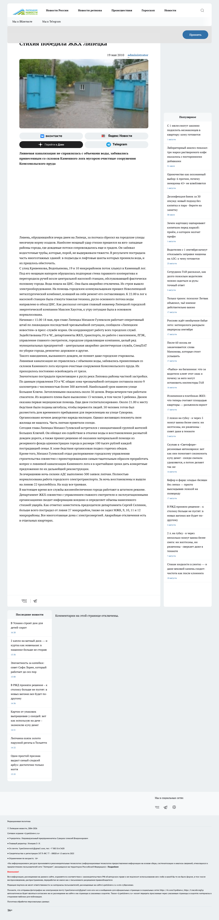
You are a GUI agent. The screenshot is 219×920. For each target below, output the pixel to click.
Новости (170, 10)
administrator (138, 55)
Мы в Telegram (51, 21)
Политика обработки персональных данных (28, 901)
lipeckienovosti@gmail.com (32, 848)
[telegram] (36, 601)
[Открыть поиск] (202, 10)
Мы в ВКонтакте (22, 21)
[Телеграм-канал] (116, 144)
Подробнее (113, 866)
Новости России (57, 10)
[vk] (25, 601)
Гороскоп (148, 10)
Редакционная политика (18, 821)
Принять (195, 34)
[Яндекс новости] (116, 136)
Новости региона (90, 10)
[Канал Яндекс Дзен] (51, 144)
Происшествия (122, 10)
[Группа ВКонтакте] (51, 136)
